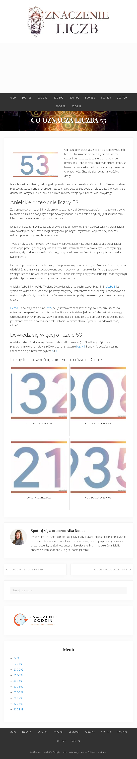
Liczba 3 (15, 308)
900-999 (18, 709)
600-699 (18, 692)
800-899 (18, 704)
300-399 (18, 675)
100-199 (18, 664)
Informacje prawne (78, 752)
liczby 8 (80, 346)
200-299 (18, 669)
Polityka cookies (60, 752)
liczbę (49, 308)
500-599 (18, 686)
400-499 (18, 681)
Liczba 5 (110, 286)
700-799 (18, 698)
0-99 (16, 658)
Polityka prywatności (97, 752)
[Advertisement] (68, 68)
